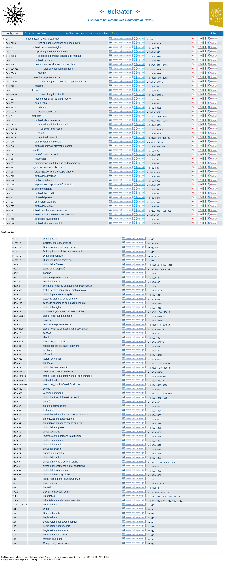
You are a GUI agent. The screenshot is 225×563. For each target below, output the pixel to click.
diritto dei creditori (38, 206)
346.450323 (155, 112)
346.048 (154, 488)
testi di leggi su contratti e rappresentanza (54, 81)
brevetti (39, 487)
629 (180, 501)
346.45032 (154, 103)
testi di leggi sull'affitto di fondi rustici (55, 384)
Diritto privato (42, 238)
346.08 (154, 273)
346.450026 (155, 43)
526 (158, 496)
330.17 (153, 116)
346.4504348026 (158, 385)
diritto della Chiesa (45, 264)
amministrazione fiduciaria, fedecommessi (51, 163)
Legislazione (42, 504)
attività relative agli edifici (49, 491)
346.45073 (154, 198)
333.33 (153, 138)
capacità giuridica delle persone (45, 51)
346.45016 (162, 65)
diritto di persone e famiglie (41, 47)
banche (39, 273)
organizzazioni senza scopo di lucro (48, 171)
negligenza (34, 103)
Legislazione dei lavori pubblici (52, 521)
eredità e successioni (40, 154)
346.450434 (155, 125)
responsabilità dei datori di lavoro (46, 98)
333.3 (152, 121)
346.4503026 (156, 95)
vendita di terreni (44, 281)
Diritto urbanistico (45, 513)
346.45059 (154, 164)
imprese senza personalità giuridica (47, 184)
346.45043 (162, 121)
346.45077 (154, 206)
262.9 (152, 65)
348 (151, 39)
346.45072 (154, 194)
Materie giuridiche (45, 539)
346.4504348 (156, 129)
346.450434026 (158, 376)
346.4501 (154, 48)
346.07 (154, 248)
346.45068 (154, 185)
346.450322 (155, 108)
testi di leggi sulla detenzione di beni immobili (60, 376)
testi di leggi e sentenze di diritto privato (51, 43)
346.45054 (154, 159)
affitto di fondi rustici (42, 128)
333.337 (160, 501)
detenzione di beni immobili (45, 124)
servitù (33, 133)
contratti (32, 86)
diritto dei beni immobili (41, 120)
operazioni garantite (39, 201)
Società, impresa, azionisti (49, 243)
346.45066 (154, 181)
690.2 (152, 142)
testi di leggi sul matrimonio (48, 68)
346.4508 (161, 211)
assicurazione (43, 483)
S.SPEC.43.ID (172, 496)
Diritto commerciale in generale (52, 247)
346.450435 (155, 134)
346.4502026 (156, 82)
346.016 (154, 265)
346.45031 (154, 99)
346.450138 (155, 56)
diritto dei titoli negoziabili (42, 223)
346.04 (154, 269)
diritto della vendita (38, 193)
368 (169, 211)
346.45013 (154, 52)
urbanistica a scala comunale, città (54, 500)
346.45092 (154, 219)
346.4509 (154, 215)
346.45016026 (156, 69)
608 (163, 146)
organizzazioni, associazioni (42, 167)
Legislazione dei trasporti (49, 526)
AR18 (166, 492)
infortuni (34, 107)
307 (152, 501)
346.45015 (154, 61)
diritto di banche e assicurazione (44, 210)
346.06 (154, 243)
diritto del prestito (37, 197)
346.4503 (154, 91)
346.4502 (163, 78)
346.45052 (154, 155)
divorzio (34, 73)
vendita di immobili (40, 137)
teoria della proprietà (46, 268)
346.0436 (155, 282)
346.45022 (154, 86)
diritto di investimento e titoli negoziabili (48, 214)
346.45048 (154, 146)
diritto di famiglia (37, 60)
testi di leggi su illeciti (43, 94)
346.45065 (154, 176)
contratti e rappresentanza (41, 77)
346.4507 (154, 189)
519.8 (163, 484)
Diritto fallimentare (45, 255)
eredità (30, 150)
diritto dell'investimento (41, 219)
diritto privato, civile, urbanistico (41, 38)
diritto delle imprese (39, 176)
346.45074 (154, 202)
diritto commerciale (37, 189)
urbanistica (41, 496)
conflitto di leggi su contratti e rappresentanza (60, 285)
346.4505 (154, 151)
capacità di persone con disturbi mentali (51, 56)
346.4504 (163, 116)
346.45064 (154, 172)
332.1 (152, 211)
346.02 (154, 286)
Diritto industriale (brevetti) (49, 260)
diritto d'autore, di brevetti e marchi (47, 146)
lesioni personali (39, 111)
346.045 (154, 492)
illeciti (30, 90)
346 (152, 239)
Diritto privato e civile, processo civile (55, 251)
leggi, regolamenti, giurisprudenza (54, 479)
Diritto (38, 509)
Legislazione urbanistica (48, 534)
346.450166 (155, 73)
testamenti (34, 158)
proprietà (31, 116)
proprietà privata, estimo (48, 277)
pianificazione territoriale (41, 141)
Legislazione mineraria (48, 530)
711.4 (160, 142)
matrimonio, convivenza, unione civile (49, 64)
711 (156, 39)
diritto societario (37, 180)
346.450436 (164, 138)
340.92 (153, 78)
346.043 (154, 278)
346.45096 (154, 224)
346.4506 (154, 168)
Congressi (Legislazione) (49, 543)
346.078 (154, 256)
